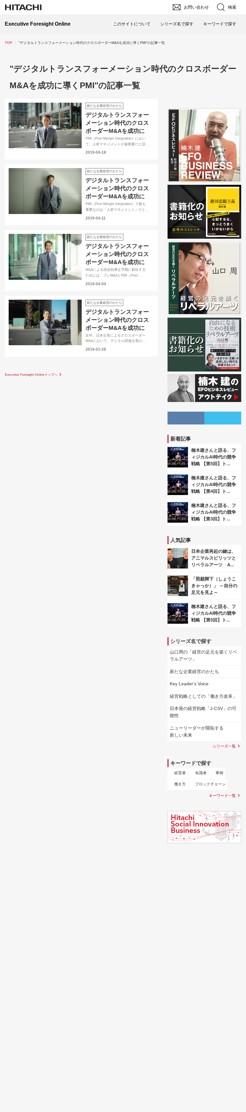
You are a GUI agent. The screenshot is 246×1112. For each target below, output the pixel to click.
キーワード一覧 (222, 795)
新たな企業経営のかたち (194, 671)
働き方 (180, 784)
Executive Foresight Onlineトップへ (31, 374)
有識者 (201, 773)
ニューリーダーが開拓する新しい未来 (197, 731)
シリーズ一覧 (224, 746)
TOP (8, 43)
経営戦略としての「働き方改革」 (203, 696)
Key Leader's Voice (189, 683)
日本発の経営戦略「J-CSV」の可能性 (203, 712)
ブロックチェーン (210, 784)
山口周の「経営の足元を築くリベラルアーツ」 (203, 655)
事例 (219, 773)
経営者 (180, 773)
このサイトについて (132, 23)
